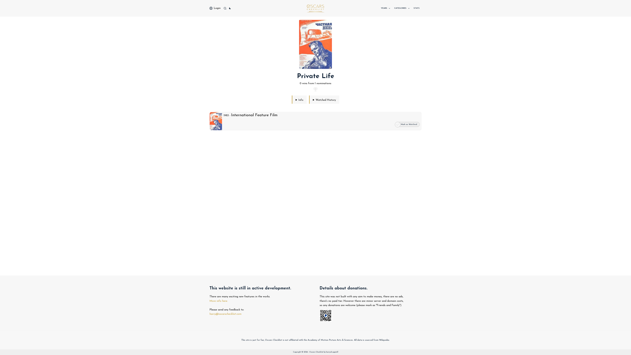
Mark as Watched (409, 124)
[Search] (225, 8)
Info (300, 100)
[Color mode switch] (230, 8)
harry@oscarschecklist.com (225, 314)
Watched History (326, 100)
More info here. (219, 301)
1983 (226, 115)
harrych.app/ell (332, 352)
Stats (417, 8)
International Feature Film (254, 115)
